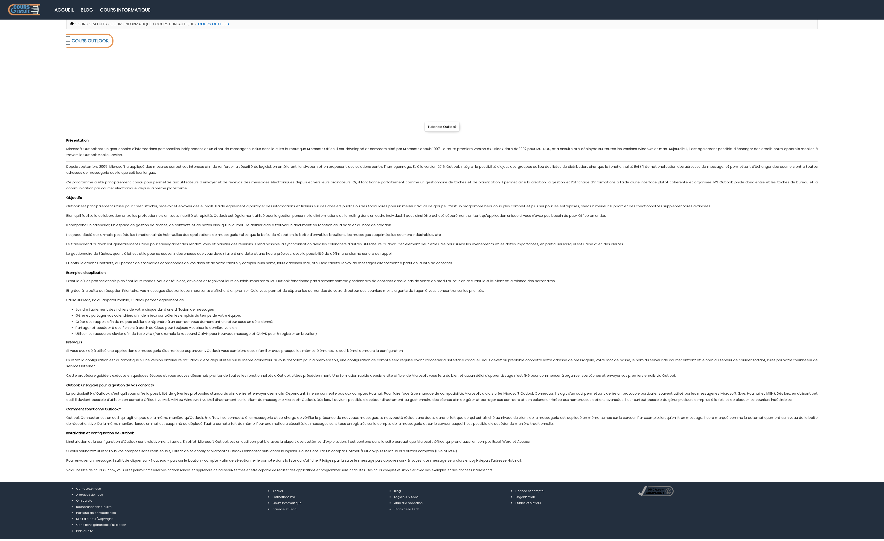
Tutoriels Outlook (442, 126)
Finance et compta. (529, 491)
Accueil (64, 10)
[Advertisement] (204, 85)
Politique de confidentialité (96, 513)
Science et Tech (285, 509)
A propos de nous (89, 494)
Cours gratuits (91, 24)
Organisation (525, 497)
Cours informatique (125, 10)
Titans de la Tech (406, 509)
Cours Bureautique (174, 24)
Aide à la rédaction (408, 503)
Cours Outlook (214, 24)
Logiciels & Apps (406, 497)
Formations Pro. (284, 497)
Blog (87, 10)
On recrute (84, 500)
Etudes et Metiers (528, 503)
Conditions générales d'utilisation (101, 525)
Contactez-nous (88, 488)
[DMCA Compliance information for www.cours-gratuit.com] (655, 492)
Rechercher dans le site (94, 507)
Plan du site (84, 531)
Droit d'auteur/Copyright (94, 519)
